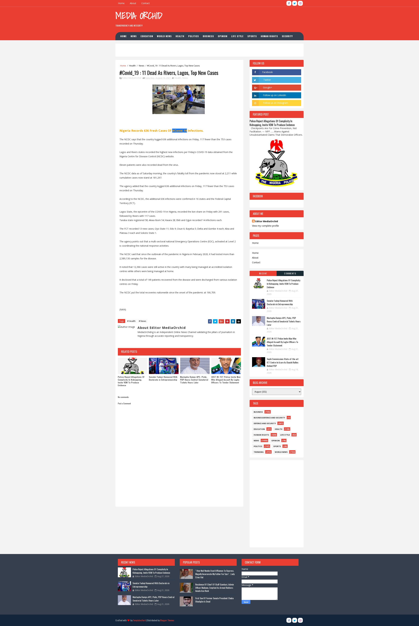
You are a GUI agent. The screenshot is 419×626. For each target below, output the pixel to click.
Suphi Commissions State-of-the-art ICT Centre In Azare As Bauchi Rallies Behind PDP (283, 362)
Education (147, 36)
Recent (263, 273)
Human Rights (269, 36)
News (134, 36)
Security (287, 36)
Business (208, 36)
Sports (252, 36)
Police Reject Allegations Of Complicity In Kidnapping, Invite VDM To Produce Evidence (131, 381)
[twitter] (294, 3)
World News (164, 36)
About (133, 3)
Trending (259, 452)
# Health (131, 321)
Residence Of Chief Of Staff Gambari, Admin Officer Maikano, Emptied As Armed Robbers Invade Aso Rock (214, 587)
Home (121, 3)
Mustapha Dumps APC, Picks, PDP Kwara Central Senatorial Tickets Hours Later (194, 380)
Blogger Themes (167, 620)
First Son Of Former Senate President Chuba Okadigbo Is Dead (214, 599)
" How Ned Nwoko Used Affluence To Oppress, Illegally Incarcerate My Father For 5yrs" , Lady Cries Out (215, 574)
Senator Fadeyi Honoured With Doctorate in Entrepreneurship (163, 378)
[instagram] (300, 3)
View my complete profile (265, 225)
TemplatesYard (139, 620)
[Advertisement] (243, 17)
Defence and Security (265, 423)
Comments (290, 273)
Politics (193, 36)
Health (180, 36)
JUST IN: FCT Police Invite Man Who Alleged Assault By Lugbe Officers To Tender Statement (226, 380)
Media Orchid (138, 15)
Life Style (237, 36)
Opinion (222, 36)
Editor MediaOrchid (266, 221)
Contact (145, 3)
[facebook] (288, 3)
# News (142, 321)
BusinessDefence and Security (269, 417)
